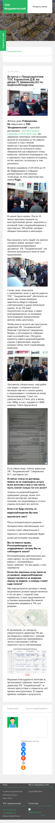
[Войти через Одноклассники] (23, 767)
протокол (26, 130)
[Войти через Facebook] (23, 753)
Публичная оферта (10, 795)
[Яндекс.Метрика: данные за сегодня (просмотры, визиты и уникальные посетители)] (34, 811)
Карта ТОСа (7, 798)
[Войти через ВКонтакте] (23, 749)
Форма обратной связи (11, 816)
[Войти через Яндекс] (23, 758)
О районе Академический (12, 791)
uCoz (43, 815)
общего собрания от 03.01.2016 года (23, 132)
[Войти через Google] (23, 763)
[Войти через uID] (23, 744)
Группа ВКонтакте (35, 791)
